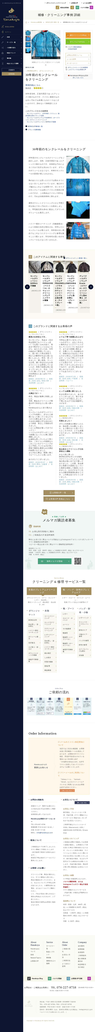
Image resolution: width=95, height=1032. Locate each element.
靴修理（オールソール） (68, 644)
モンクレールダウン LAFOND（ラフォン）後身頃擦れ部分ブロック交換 (42, 114)
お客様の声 (74, 3)
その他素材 (67, 628)
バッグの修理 (84, 640)
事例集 (48, 957)
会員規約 (81, 952)
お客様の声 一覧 (59, 493)
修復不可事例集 (33, 660)
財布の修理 (83, 645)
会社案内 (81, 946)
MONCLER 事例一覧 (52, 22)
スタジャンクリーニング (49, 629)
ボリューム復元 (33, 637)
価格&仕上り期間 (51, 962)
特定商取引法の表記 (82, 965)
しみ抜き (47, 657)
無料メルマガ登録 (55, 561)
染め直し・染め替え (33, 625)
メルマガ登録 (84, 7)
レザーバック (84, 618)
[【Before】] (45, 44)
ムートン (66, 624)
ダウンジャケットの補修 (33, 654)
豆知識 (81, 655)
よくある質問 (87, 3)
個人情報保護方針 (82, 959)
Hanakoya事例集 (36, 22)
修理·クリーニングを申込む (78, 35)
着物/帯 (47, 666)
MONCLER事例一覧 (35, 126)
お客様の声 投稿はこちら (59, 499)
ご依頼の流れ (66, 950)
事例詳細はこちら (33, 85)
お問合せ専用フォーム (74, 55)
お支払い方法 (66, 955)
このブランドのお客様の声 (77, 69)
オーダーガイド (72, 63)
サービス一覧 (50, 947)
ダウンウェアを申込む (77, 42)
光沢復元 (31, 643)
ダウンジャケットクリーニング (56, 3)
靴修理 (65, 633)
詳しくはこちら (78, 77)
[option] (45, 44)
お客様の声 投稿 (76, 978)
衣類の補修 (48, 662)
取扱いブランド (50, 953)
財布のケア (83, 630)
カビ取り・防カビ (33, 648)
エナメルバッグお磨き (84, 650)
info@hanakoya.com (45, 832)
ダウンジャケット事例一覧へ (76, 258)
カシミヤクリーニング (49, 623)
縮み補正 (47, 653)
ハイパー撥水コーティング (33, 631)
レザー (65, 614)
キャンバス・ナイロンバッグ (84, 624)
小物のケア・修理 (84, 635)
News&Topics (36, 958)
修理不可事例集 (68, 650)
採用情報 (12, 74)
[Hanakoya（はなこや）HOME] (26, 22)
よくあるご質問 (66, 964)
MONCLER (32, 620)
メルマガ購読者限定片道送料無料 (75, 48)
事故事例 (47, 670)
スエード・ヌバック (68, 619)
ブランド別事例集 (34, 129)
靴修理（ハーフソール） (68, 638)
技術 (32, 954)
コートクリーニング (49, 617)
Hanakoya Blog (37, 978)
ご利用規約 (82, 955)
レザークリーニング (49, 635)
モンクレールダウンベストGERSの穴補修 (41, 122)
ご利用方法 (66, 960)
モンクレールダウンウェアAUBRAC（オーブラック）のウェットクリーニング (42, 119)
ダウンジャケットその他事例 (78, 67)
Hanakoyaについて (35, 950)
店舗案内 (12, 70)
